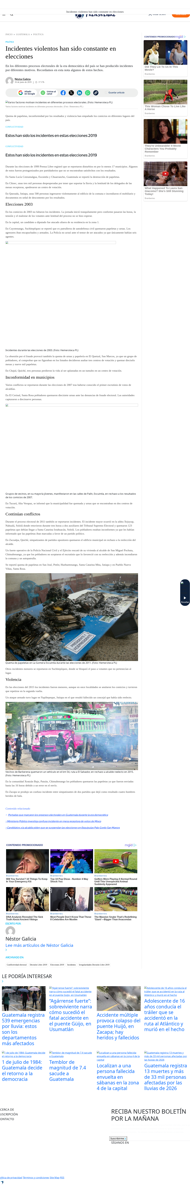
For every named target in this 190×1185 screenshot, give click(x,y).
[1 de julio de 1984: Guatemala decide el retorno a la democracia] (24, 1054)
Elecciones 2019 (57, 965)
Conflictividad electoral (17, 965)
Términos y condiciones (36, 1177)
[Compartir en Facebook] (63, 92)
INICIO (8, 34)
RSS (62, 1177)
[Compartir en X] (71, 92)
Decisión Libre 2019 (38, 965)
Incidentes (71, 965)
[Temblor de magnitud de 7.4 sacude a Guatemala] (71, 1054)
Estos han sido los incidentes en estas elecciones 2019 (51, 135)
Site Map (55, 1177)
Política (38, 34)
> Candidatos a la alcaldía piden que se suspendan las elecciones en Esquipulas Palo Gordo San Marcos (62, 827)
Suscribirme (117, 1138)
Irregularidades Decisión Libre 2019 (94, 965)
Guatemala (23, 34)
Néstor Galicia (23, 79)
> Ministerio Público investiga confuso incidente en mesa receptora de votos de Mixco (53, 821)
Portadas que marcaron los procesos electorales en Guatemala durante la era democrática (58, 815)
